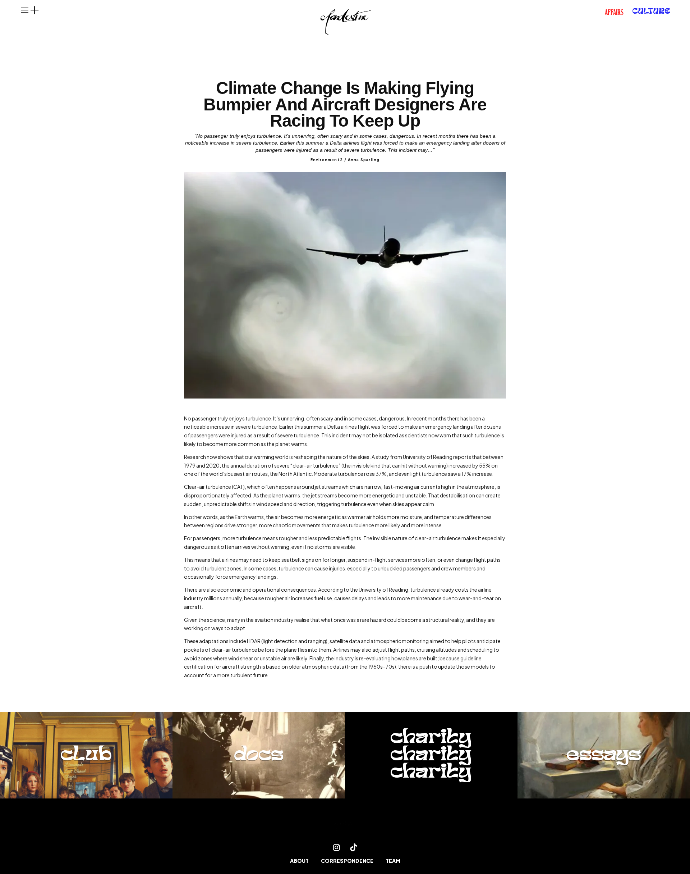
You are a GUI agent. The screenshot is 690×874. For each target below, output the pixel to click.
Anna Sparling (364, 160)
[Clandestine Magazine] (345, 825)
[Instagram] (336, 847)
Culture (651, 11)
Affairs (614, 13)
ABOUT (299, 860)
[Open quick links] (34, 10)
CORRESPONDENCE (347, 860)
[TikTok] (353, 847)
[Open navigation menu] (25, 10)
